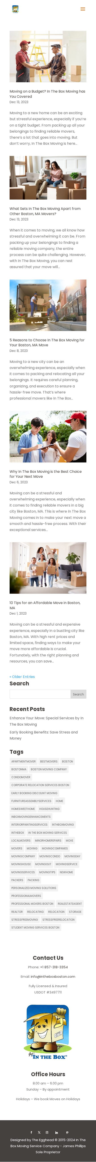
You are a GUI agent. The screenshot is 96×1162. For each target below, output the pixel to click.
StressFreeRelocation (58, 920)
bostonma (18, 769)
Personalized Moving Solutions (33, 888)
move (69, 840)
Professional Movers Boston (32, 904)
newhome (66, 872)
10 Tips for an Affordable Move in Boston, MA (45, 605)
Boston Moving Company (49, 769)
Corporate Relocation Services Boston (40, 785)
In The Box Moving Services (47, 833)
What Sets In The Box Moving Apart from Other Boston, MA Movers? (45, 211)
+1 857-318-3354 (54, 967)
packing (33, 880)
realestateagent (70, 904)
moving (32, 848)
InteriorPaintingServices (29, 825)
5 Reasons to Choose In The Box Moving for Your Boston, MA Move (47, 343)
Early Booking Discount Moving (34, 793)
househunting (49, 809)
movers (16, 848)
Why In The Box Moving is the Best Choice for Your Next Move (46, 474)
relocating (35, 912)
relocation (56, 912)
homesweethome (23, 809)
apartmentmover (23, 761)
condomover (20, 777)
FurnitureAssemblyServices (31, 801)
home (59, 801)
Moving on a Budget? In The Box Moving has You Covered (47, 94)
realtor (17, 912)
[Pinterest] (67, 1132)
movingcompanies (55, 848)
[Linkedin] (56, 1132)
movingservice (66, 864)
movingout (43, 864)
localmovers (21, 840)
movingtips (47, 872)
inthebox (17, 833)
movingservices (23, 872)
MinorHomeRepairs (48, 840)
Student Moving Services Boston (35, 927)
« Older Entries (22, 676)
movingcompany (23, 856)
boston (67, 761)
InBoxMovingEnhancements (31, 817)
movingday (72, 856)
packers (17, 880)
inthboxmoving (63, 825)
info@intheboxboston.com (53, 976)
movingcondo (50, 856)
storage (75, 912)
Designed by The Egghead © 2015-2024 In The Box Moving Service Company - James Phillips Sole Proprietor (48, 1146)
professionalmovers (26, 896)
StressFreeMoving (24, 920)
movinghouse (21, 864)
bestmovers (49, 761)
